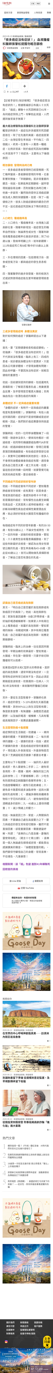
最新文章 (8, 12)
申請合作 (24, 1326)
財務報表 (10, 1333)
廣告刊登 (10, 1326)
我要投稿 (38, 1322)
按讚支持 (39, 880)
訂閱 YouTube (27, 887)
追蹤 (37, 48)
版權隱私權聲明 (27, 1329)
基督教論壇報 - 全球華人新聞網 (7, 3)
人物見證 (38, 12)
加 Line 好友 (15, 880)
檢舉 (48, 47)
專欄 (49, 12)
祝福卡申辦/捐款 (27, 1333)
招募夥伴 (10, 1329)
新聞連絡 (24, 1322)
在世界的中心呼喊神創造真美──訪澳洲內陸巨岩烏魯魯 (26, 1035)
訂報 (32, 3)
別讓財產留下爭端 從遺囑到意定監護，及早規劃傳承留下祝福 (26, 1079)
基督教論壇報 (23, 12)
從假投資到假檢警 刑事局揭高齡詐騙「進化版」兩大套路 (26, 1124)
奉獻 (38, 3)
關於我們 (10, 1322)
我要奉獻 (15, 902)
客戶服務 (38, 1326)
